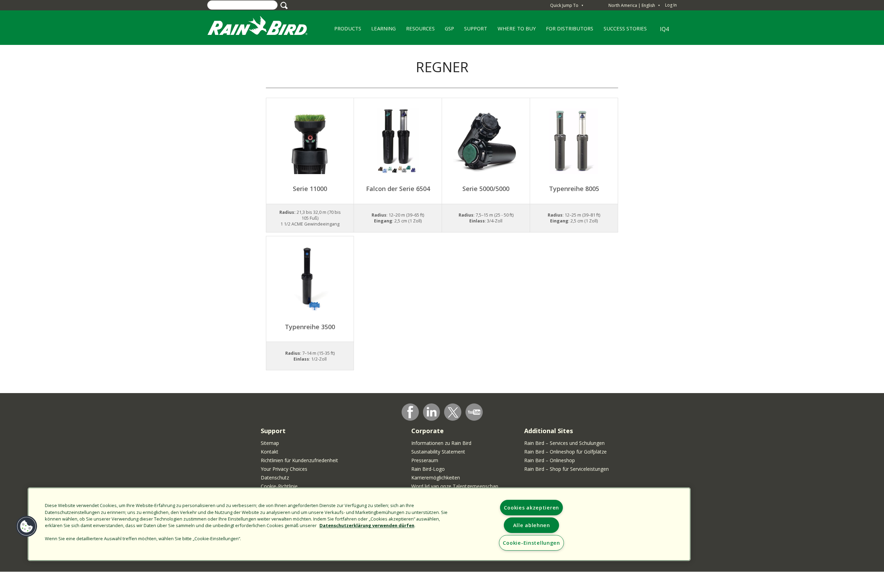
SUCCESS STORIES (622, 31)
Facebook (410, 412)
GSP (447, 31)
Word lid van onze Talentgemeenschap (454, 486)
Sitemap (270, 443)
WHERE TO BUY (514, 31)
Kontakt (269, 451)
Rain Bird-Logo (428, 469)
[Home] (264, 27)
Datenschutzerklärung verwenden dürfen (366, 525)
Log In (671, 5)
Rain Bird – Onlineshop (549, 460)
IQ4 (664, 29)
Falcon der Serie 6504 (398, 188)
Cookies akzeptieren (531, 507)
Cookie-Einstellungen (531, 543)
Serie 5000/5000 (485, 188)
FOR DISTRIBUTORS (569, 28)
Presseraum (424, 460)
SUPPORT (475, 28)
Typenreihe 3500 (310, 327)
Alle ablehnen (531, 525)
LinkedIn (431, 412)
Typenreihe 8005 (574, 188)
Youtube (474, 412)
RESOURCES (418, 31)
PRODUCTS (345, 31)
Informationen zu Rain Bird (441, 443)
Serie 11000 (310, 188)
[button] (27, 526)
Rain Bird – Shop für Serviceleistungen (566, 469)
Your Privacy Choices (284, 469)
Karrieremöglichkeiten (435, 477)
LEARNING (381, 31)
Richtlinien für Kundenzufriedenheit (299, 460)
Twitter (453, 412)
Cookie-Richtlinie (279, 486)
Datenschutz (275, 477)
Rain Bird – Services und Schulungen (564, 443)
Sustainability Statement (438, 451)
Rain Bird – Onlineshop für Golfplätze (565, 451)
